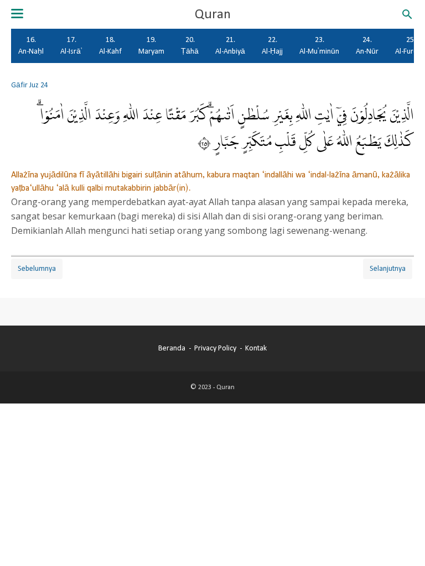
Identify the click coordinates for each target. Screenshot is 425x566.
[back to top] (403, 540)
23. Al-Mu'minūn (319, 45)
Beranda (171, 348)
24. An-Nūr (367, 45)
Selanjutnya (388, 268)
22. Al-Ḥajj (272, 45)
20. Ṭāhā (190, 45)
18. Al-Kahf (110, 45)
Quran (213, 14)
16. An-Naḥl (31, 45)
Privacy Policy (215, 348)
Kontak (256, 348)
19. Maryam (151, 45)
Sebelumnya (37, 268)
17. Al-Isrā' (71, 45)
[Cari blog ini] (407, 14)
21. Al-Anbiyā (230, 45)
